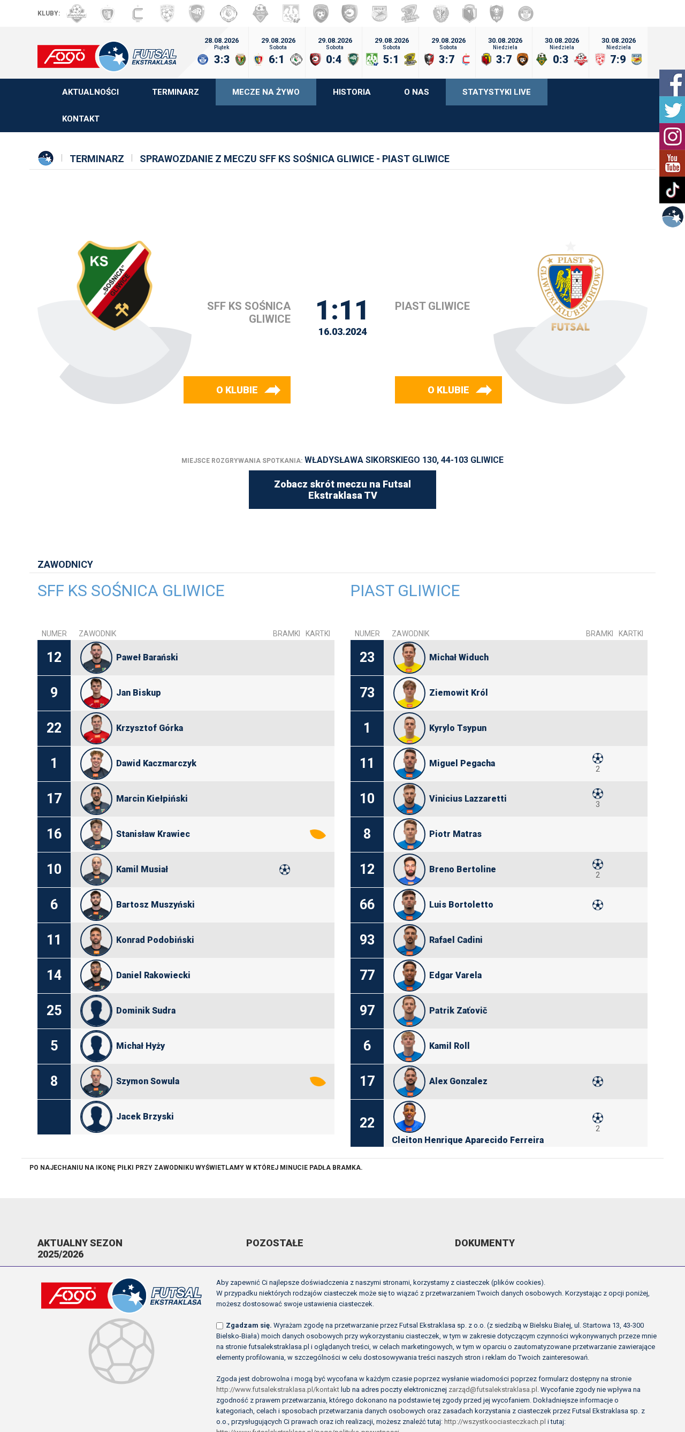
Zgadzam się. (249, 1325)
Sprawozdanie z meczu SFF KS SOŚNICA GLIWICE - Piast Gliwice (295, 158)
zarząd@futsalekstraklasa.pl (492, 1389)
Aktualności (90, 92)
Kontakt (81, 119)
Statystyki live (496, 92)
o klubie (237, 389)
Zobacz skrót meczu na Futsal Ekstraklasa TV (342, 489)
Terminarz (175, 92)
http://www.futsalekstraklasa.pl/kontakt (277, 1389)
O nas (416, 92)
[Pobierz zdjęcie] (96, 658)
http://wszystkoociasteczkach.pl (495, 1422)
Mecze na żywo (266, 92)
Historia (352, 92)
